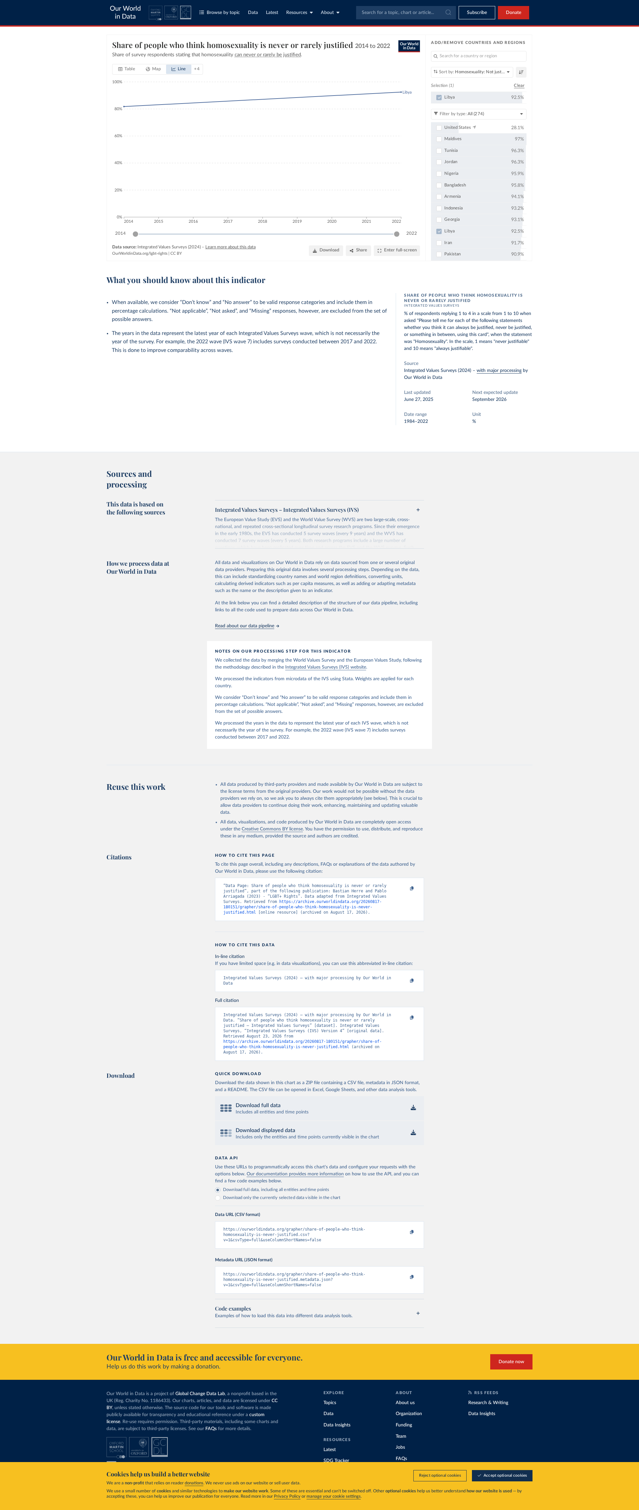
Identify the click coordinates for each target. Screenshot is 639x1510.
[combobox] (406, 12)
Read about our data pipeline (244, 626)
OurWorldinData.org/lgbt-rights (139, 253)
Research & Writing (488, 1402)
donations (194, 1483)
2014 (120, 233)
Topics (329, 1402)
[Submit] (448, 12)
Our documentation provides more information (295, 1174)
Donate (513, 12)
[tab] (126, 69)
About (327, 12)
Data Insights (336, 1425)
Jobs (400, 1447)
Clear (519, 86)
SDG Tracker (336, 1460)
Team (401, 1436)
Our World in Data (125, 12)
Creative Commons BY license (272, 829)
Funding (404, 1425)
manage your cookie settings (334, 1496)
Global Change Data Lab (200, 1393)
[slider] (135, 234)
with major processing (499, 370)
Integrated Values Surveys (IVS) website (325, 667)
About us (405, 1402)
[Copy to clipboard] (405, 888)
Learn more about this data (230, 247)
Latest (272, 12)
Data (253, 12)
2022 (411, 233)
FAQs (211, 1428)
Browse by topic (223, 12)
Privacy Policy (287, 1496)
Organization (409, 1413)
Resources (296, 12)
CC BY (176, 253)
